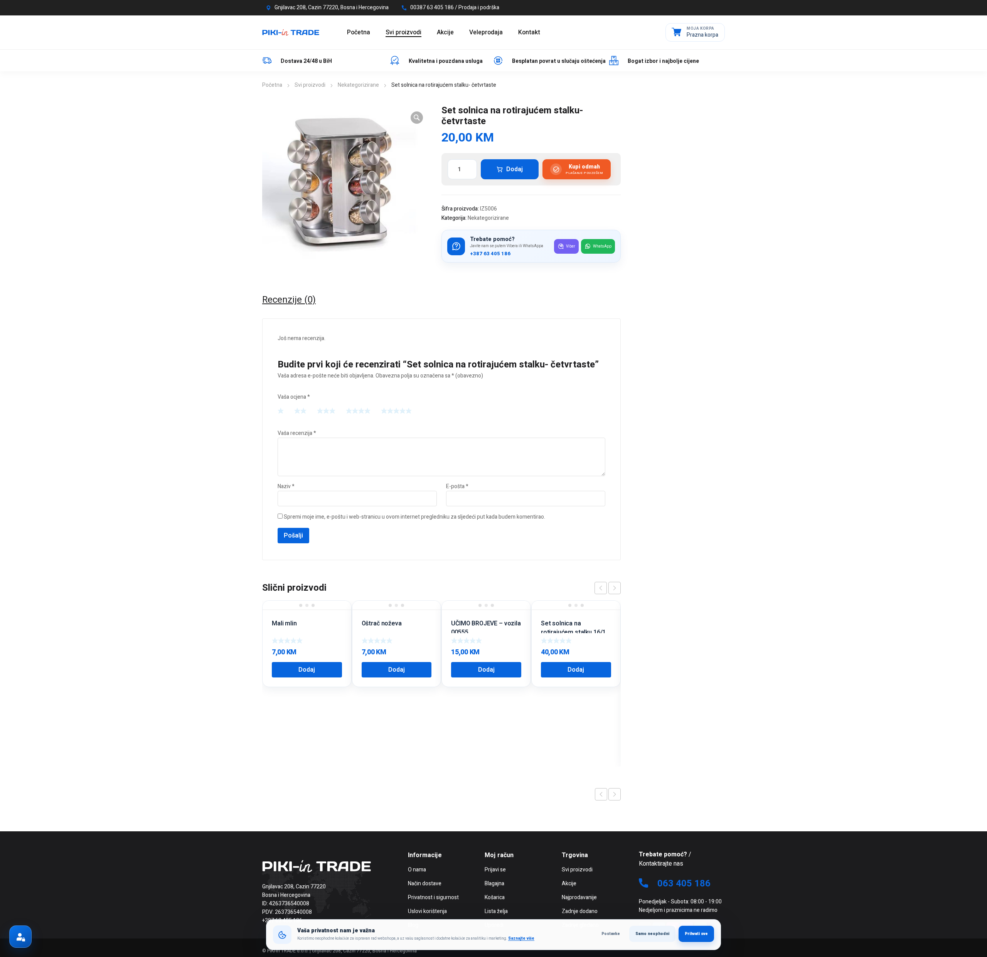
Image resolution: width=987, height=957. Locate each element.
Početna (272, 85)
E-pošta (457, 486)
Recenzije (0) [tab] (289, 300)
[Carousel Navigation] (608, 588)
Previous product (601, 794)
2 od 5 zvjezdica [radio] (300, 411)
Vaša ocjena (294, 397)
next (614, 588)
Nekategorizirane (358, 85)
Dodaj (514, 169)
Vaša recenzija (297, 433)
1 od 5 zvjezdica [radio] (281, 411)
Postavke (610, 934)
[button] (417, 117)
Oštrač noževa (382, 623)
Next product (614, 794)
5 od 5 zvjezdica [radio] (396, 411)
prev (601, 588)
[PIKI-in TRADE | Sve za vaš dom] (290, 32)
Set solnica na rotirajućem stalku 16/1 (573, 628)
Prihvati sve (696, 934)
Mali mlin (284, 623)
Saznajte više (521, 938)
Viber (570, 246)
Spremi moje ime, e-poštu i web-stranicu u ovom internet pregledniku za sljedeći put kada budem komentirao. (414, 517)
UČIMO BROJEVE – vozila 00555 (485, 628)
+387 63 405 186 (490, 254)
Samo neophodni (652, 934)
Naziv (286, 486)
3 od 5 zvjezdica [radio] (326, 411)
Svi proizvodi (310, 85)
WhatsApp (602, 246)
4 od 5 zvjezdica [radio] (358, 411)
